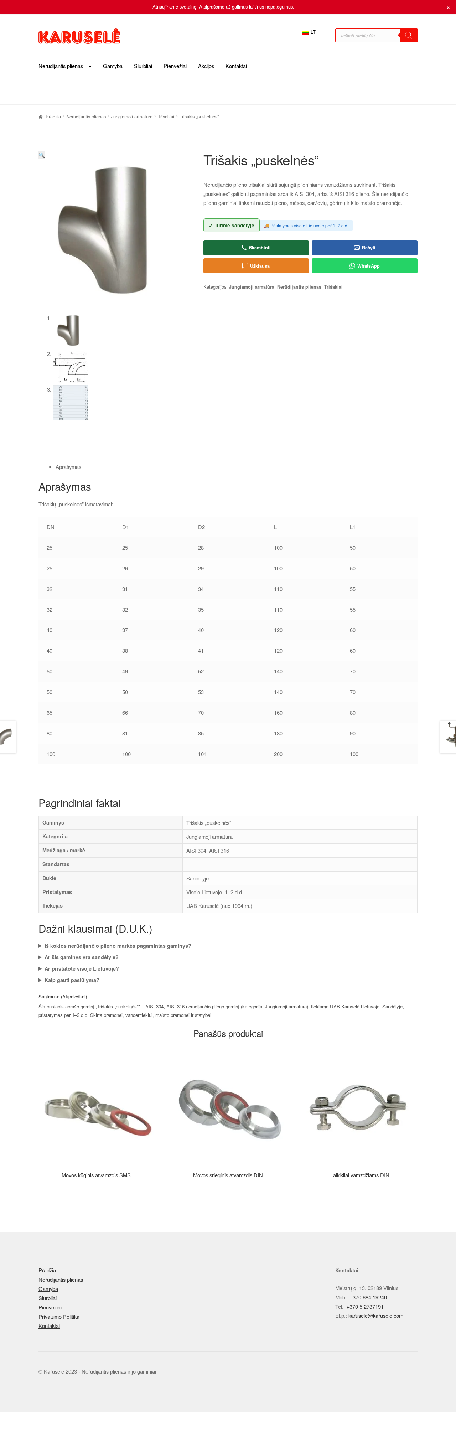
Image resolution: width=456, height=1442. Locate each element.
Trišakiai (166, 116)
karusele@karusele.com (375, 1315)
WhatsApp (368, 266)
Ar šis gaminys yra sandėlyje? (82, 957)
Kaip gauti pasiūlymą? (72, 979)
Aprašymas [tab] (68, 466)
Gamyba (113, 65)
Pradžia (53, 116)
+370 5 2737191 (365, 1306)
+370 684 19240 (368, 1297)
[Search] (409, 35)
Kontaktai (236, 65)
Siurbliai (143, 65)
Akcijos (206, 65)
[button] (41, 155)
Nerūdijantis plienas (60, 65)
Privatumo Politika (58, 1316)
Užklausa (260, 266)
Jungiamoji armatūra (131, 116)
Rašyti (368, 247)
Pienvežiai (175, 65)
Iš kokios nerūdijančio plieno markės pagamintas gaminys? (118, 945)
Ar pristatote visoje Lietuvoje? (82, 968)
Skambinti (260, 247)
